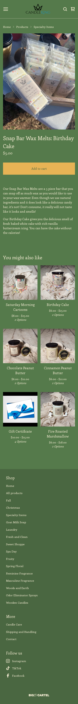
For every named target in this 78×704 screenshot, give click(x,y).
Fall (8, 500)
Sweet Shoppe (15, 544)
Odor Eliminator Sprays (22, 595)
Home (7, 27)
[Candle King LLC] (38, 9)
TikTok (16, 668)
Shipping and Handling (21, 632)
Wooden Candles (17, 602)
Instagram (19, 661)
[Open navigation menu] (5, 9)
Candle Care (14, 624)
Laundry (11, 529)
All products (14, 493)
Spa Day (11, 551)
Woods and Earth (17, 588)
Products (22, 27)
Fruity (10, 559)
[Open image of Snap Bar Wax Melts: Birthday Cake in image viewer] (39, 81)
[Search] (65, 9)
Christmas (13, 507)
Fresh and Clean (17, 537)
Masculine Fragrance (20, 580)
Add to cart (39, 168)
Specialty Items (44, 27)
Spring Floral (14, 566)
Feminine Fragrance (19, 573)
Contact (11, 639)
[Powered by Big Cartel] (39, 695)
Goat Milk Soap (16, 522)
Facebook (18, 675)
